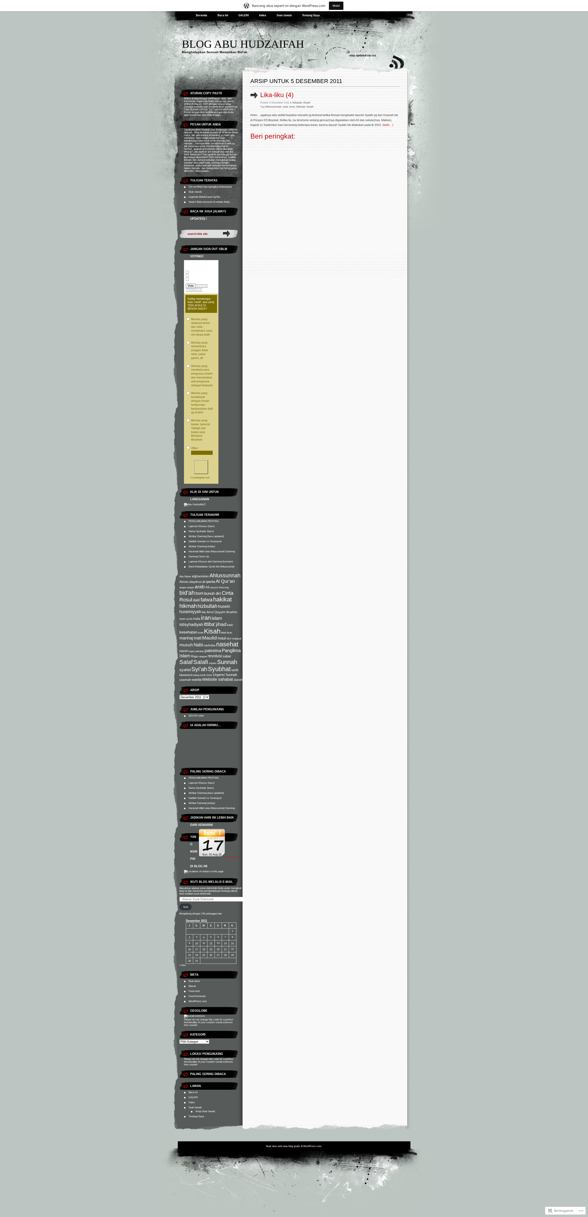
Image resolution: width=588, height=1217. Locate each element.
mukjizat (236, 638)
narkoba (209, 645)
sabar (227, 656)
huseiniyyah (190, 611)
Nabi (198, 644)
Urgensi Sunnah (225, 675)
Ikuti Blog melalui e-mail (211, 882)
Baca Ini (223, 15)
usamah (185, 679)
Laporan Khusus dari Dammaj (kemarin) (211, 561)
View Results (201, 286)
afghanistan (200, 576)
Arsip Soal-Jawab (205, 1111)
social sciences (224, 1022)
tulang (196, 675)
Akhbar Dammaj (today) (202, 546)
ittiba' (209, 624)
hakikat (222, 599)
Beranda (201, 15)
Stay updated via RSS (362, 55)
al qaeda (208, 581)
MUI (229, 638)
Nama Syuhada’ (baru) (201, 531)
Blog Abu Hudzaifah (243, 44)
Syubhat (219, 669)
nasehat (227, 644)
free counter (191, 1025)
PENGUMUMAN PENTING (204, 521)
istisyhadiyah (191, 624)
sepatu (212, 663)
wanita (196, 679)
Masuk (192, 986)
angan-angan (186, 587)
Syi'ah (199, 669)
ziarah (238, 679)
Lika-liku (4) (277, 94)
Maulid (209, 637)
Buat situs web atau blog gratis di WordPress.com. (294, 1146)
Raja (194, 656)
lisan (229, 632)
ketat (200, 632)
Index (262, 15)
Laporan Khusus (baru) (202, 526)
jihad (221, 624)
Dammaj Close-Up (199, 556)
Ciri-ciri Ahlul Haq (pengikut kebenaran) (210, 186)
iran (206, 617)
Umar (209, 675)
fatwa (206, 600)
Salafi (200, 662)
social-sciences (224, 1061)
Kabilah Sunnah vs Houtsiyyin (205, 541)
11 (204, 943)
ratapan (202, 656)
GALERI (243, 15)
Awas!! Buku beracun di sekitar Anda (209, 201)
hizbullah (207, 606)
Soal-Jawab (284, 15)
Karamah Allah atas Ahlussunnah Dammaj (212, 551)
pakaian (199, 651)
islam (217, 618)
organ (191, 651)
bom (199, 593)
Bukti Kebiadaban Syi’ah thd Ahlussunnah (212, 566)
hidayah (297, 102)
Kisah (212, 631)
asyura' (214, 587)
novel (183, 651)
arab (200, 586)
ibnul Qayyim (216, 612)
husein (224, 606)
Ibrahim (231, 612)
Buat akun (194, 981)
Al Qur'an (225, 581)
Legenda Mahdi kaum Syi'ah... (205, 196)
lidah (223, 632)
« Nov (182, 965)
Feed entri (194, 991)
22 (232, 949)
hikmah (188, 606)
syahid (185, 670)
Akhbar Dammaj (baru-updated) (206, 536)
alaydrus (195, 581)
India (196, 618)
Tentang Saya (311, 15)
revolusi (215, 655)
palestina (213, 650)
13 (218, 943)
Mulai (336, 5)
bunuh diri (212, 593)
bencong (224, 587)
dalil (196, 600)
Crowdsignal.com (194, 290)
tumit (202, 675)
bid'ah (187, 592)
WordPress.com (198, 1001)
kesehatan (188, 632)
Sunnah (227, 662)
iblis (204, 612)
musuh (186, 644)
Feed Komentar (197, 996)
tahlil (235, 670)
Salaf (186, 662)
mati (197, 638)
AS (207, 587)
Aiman (184, 581)
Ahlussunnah (224, 575)
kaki (230, 625)
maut (222, 638)
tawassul (185, 675)
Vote (191, 285)
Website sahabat (217, 679)
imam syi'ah (185, 618)
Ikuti (185, 907)
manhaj (186, 638)
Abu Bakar (185, 576)
